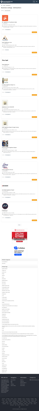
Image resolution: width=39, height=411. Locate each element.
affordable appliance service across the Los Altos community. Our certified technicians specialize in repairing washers (18, 326)
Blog (11, 381)
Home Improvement (5, 346)
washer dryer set (4, 317)
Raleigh (25, 403)
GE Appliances (4, 366)
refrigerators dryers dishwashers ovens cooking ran (10, 305)
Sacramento (30, 402)
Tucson (24, 402)
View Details (34, 32)
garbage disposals (4, 280)
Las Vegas (3, 402)
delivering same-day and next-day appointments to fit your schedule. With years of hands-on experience (18, 333)
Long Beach (4, 403)
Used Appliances (4, 368)
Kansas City (35, 402)
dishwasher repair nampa (6, 290)
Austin (6, 399)
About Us (21, 379)
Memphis (21, 401)
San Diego (32, 398)
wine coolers (4, 283)
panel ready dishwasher (5, 322)
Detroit (10, 401)
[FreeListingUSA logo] (6, 1)
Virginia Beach (21, 403)
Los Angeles (8, 398)
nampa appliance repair (5, 287)
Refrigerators (4, 314)
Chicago (12, 398)
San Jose (3, 399)
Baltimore (7, 402)
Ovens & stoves (4, 358)
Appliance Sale (4, 371)
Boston (18, 401)
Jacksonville (10, 399)
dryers (3, 277)
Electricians (7, 49)
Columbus (24, 399)
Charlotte (32, 399)
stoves (3, 363)
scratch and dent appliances (6, 339)
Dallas (35, 398)
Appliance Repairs (4, 268)
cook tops (3, 351)
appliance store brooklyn (6, 309)
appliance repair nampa (5, 285)
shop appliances (4, 307)
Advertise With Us (23, 382)
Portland (29, 401)
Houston (15, 398)
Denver (4, 401)
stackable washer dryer (5, 319)
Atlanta (11, 403)
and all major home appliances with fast (8, 300)
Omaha (28, 403)
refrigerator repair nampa (6, 292)
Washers (3, 275)
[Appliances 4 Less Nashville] (5, 103)
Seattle (36, 399)
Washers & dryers (4, 356)
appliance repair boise (5, 288)
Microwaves (4, 282)
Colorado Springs (15, 403)
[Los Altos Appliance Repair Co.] (5, 81)
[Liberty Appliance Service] (5, 166)
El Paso (7, 401)
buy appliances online (5, 310)
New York (3, 398)
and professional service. (5, 304)
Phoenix (23, 398)
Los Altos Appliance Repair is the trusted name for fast (10, 324)
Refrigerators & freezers (5, 354)
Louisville (10, 402)
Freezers (3, 348)
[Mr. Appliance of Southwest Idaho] (5, 18)
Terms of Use (22, 384)
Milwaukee (15, 402)
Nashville (25, 401)
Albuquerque (20, 402)
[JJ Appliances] (5, 206)
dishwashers (4, 278)
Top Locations (13, 379)
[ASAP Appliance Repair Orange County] (5, 123)
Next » (19, 224)
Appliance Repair (4, 344)
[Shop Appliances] (5, 60)
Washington (14, 401)
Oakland (35, 403)
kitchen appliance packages (6, 312)
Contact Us (22, 381)
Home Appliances (7, 29)
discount (3, 343)
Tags (11, 382)
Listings (4, 5)
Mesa (8, 403)
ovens (3, 295)
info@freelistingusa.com (35, 379)
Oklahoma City (33, 401)
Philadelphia (19, 398)
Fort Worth (28, 399)
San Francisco (15, 399)
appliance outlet (4, 370)
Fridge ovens (4, 270)
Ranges (3, 273)
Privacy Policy (22, 385)
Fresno (27, 402)
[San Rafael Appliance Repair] (5, 186)
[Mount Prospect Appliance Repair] (5, 143)
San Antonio (28, 398)
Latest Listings (13, 385)
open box (3, 341)
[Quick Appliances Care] (5, 38)
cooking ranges (4, 297)
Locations (12, 384)
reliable (3, 302)
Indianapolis (19, 399)
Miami (32, 403)
